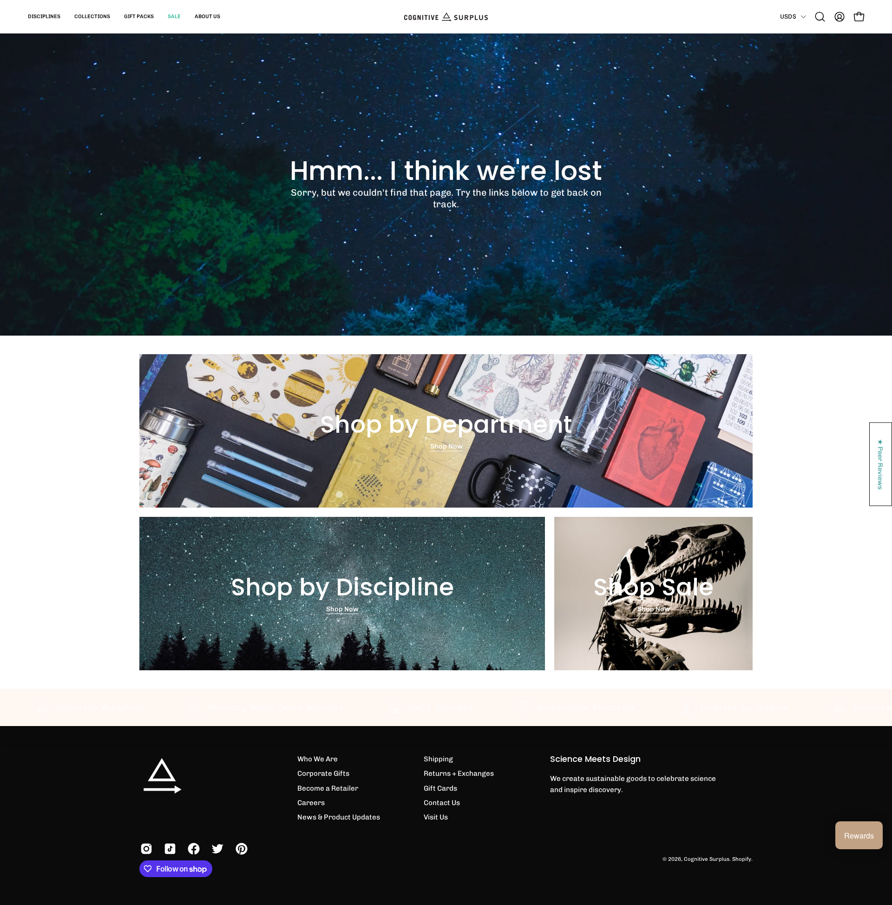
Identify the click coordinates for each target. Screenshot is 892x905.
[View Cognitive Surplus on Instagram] (145, 849)
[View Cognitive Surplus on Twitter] (216, 849)
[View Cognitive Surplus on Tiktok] (169, 849)
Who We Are (317, 759)
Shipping (438, 759)
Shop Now (446, 447)
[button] (44, 16)
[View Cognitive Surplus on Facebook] (192, 849)
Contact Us (442, 803)
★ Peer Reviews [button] (881, 464)
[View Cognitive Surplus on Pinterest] (240, 849)
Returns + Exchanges (459, 773)
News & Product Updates (338, 817)
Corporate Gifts (323, 773)
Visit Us (436, 817)
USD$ (788, 16)
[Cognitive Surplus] (446, 16)
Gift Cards (440, 788)
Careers (311, 803)
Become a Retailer (327, 788)
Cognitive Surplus (706, 859)
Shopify (741, 859)
